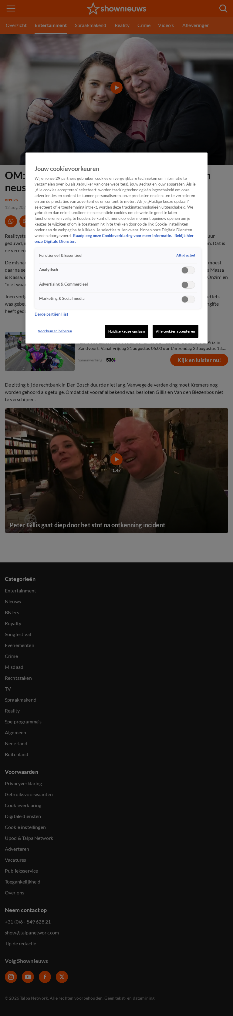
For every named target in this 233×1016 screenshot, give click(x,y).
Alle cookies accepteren (175, 331)
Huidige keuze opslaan (126, 331)
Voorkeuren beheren (55, 331)
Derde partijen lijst (51, 314)
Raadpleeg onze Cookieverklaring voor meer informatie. (123, 235)
